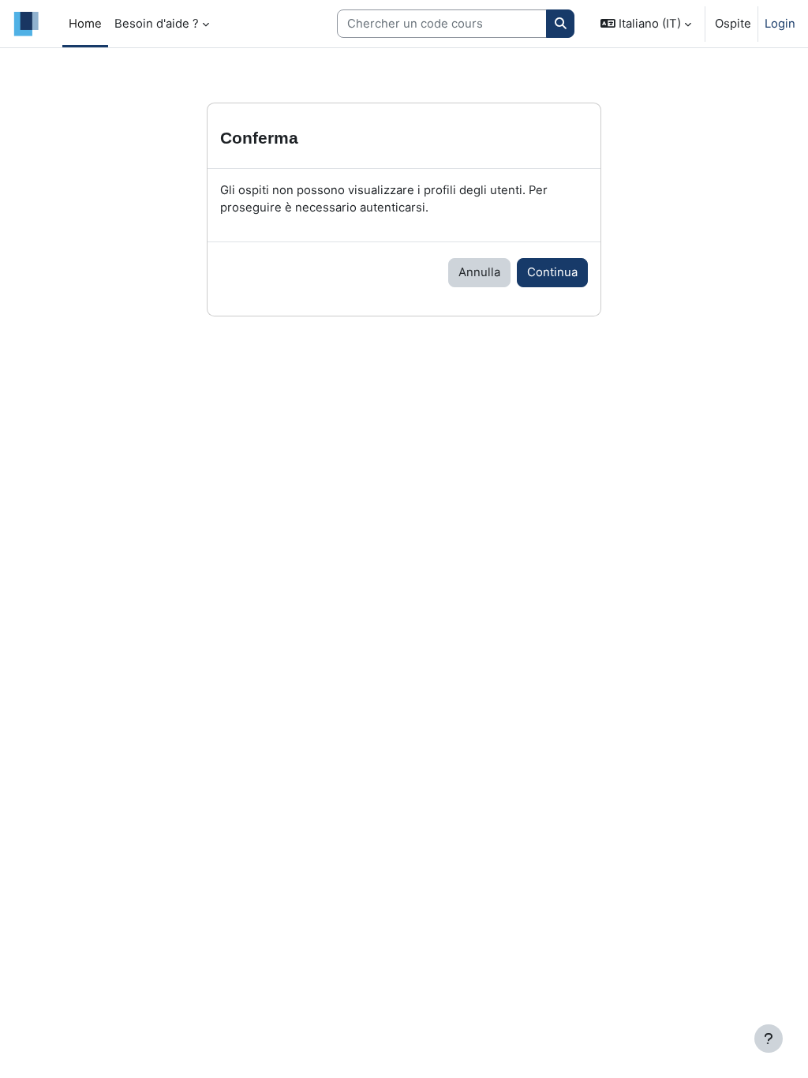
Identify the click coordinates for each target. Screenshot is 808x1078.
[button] (645, 23)
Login (780, 24)
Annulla (479, 272)
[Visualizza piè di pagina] (768, 1038)
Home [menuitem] (85, 24)
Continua (552, 272)
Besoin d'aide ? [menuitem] (156, 24)
